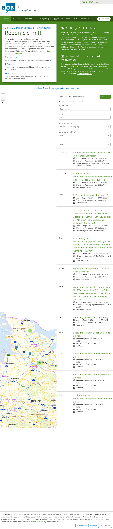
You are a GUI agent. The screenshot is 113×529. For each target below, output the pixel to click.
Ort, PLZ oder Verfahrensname (72, 97)
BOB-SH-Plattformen (90, 2)
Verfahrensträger (66, 141)
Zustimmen (81, 526)
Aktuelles (16, 19)
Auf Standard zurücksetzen (72, 101)
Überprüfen (105, 526)
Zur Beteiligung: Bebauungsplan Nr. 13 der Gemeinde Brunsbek (84, 381)
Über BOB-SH (29, 19)
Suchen (105, 97)
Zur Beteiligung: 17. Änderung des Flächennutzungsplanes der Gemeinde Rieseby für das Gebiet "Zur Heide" (84, 180)
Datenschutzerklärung (37, 522)
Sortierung (63, 105)
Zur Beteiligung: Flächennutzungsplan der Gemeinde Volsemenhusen (84, 274)
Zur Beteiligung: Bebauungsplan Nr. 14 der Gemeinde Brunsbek (84, 339)
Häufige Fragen (45, 19)
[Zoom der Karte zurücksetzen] (3, 102)
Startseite (5, 19)
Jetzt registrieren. (78, 49)
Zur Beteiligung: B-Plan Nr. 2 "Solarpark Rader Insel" (84, 198)
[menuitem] (5, 18)
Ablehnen (93, 526)
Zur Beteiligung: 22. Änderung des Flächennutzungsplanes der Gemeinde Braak (84, 403)
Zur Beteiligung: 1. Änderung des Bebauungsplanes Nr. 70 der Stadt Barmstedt (84, 159)
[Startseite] (56, 8)
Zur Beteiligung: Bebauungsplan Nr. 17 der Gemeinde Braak (84, 360)
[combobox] (78, 97)
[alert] (56, 520)
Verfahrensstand (65, 123)
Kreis (61, 114)
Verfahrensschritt (66, 132)
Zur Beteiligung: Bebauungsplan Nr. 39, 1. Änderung (84, 321)
